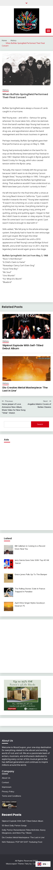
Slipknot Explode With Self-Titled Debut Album (22, 347)
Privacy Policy (8, 791)
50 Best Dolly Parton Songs (14, 825)
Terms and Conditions (11, 796)
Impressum (6, 787)
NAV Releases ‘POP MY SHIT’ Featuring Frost (22, 842)
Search (40, 424)
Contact (5, 782)
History (5, 90)
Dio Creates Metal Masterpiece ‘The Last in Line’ (25, 389)
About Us (6, 778)
